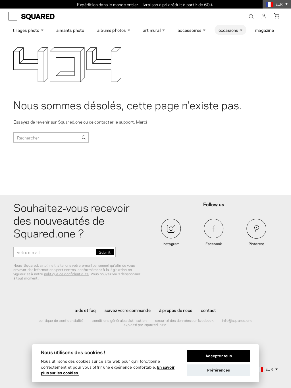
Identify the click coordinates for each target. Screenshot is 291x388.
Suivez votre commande (128, 310)
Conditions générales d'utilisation (119, 320)
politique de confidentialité (66, 273)
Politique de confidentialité (61, 320)
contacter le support (114, 121)
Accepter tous (218, 356)
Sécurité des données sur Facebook (184, 320)
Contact (208, 310)
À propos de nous (175, 310)
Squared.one (70, 121)
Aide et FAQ (85, 310)
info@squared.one (237, 320)
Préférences (218, 370)
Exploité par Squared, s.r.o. (145, 324)
